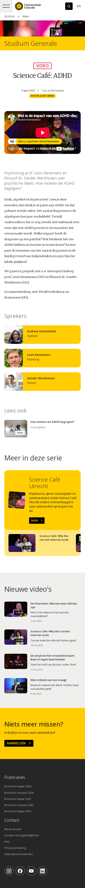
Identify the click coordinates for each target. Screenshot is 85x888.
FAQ (6, 841)
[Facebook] (20, 871)
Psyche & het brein (42, 95)
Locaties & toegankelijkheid (21, 835)
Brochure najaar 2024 (17, 811)
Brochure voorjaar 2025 (19, 805)
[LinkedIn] (42, 871)
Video (25, 16)
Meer (34, 520)
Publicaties (14, 777)
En (79, 6)
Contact (11, 820)
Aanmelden (16, 743)
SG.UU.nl (9, 16)
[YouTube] (31, 871)
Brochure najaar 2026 (17, 786)
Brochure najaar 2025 (17, 799)
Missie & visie (12, 829)
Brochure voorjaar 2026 (19, 792)
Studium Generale (30, 43)
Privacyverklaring (15, 848)
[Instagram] (9, 871)
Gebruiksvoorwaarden (18, 854)
